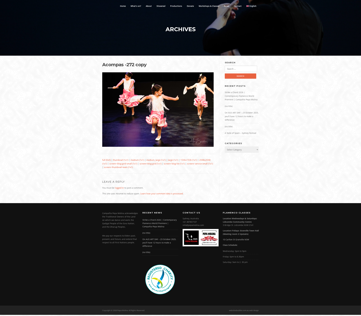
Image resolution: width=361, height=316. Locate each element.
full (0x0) (106, 159)
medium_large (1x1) (156, 159)
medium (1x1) (137, 159)
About (149, 6)
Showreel (161, 6)
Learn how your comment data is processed (161, 193)
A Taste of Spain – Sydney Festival (240, 133)
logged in (119, 187)
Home (123, 6)
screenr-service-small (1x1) (200, 163)
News (226, 6)
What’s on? (136, 6)
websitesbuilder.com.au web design (244, 310)
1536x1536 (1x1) (188, 159)
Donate (190, 6)
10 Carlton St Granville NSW (236, 239)
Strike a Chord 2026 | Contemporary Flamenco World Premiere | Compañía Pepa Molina (241, 96)
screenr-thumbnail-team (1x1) (118, 167)
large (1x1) (173, 159)
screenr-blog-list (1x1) (174, 163)
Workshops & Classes (209, 6)
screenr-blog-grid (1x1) (150, 163)
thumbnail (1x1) (120, 159)
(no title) (229, 106)
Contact (238, 6)
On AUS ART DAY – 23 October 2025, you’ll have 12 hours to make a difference (241, 116)
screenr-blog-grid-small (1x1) (123, 163)
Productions (176, 6)
